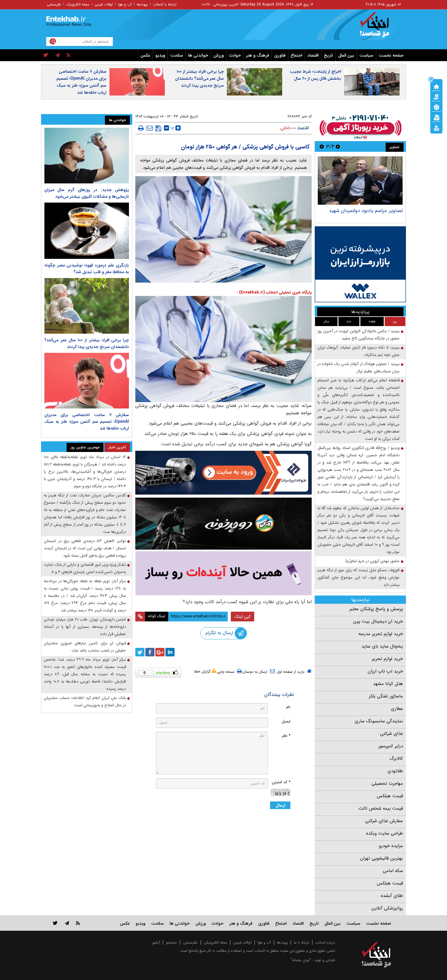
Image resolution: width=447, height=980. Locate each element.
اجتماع (296, 55)
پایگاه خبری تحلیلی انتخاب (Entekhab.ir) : (274, 292)
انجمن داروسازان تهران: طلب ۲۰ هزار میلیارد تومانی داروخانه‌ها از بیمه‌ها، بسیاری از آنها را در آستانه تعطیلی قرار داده (85, 626)
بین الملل (346, 55)
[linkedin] (170, 652)
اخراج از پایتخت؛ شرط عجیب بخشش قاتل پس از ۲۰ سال (315, 75)
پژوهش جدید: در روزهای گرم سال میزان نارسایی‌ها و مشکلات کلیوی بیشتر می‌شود (86, 193)
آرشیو (156, 942)
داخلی (285, 128)
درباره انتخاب (325, 942)
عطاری (397, 708)
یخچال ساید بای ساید (382, 646)
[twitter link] (55, 923)
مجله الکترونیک (77, 4)
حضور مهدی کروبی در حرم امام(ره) (372, 561)
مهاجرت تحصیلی (387, 783)
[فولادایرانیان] (223, 472)
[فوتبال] (436, 106)
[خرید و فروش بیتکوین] (360, 264)
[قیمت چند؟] (436, 96)
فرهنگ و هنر (257, 55)
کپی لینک (242, 616)
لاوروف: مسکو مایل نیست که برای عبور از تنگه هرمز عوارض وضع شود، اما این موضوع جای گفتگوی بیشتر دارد (358, 577)
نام (288, 707)
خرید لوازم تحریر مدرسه (381, 634)
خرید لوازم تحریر (387, 658)
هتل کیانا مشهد (388, 683)
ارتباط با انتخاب (164, 4)
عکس (145, 55)
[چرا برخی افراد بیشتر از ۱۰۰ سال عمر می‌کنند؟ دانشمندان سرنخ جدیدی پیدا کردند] (86, 306)
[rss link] (78, 923)
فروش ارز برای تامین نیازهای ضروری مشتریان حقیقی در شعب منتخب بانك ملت (85, 647)
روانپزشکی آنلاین (387, 908)
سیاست (366, 55)
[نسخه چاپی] (141, 128)
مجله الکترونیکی (215, 942)
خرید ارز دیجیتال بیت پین (378, 621)
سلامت (176, 55)
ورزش (218, 55)
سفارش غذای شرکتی (384, 821)
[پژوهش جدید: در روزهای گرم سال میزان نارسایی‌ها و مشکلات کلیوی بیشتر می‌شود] (86, 155)
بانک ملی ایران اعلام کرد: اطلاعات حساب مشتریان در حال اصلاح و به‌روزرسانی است (85, 701)
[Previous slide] (338, 146)
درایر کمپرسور (390, 746)
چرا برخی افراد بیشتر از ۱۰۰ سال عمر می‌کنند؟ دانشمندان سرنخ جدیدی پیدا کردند (199, 78)
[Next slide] (322, 146)
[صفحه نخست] (436, 86)
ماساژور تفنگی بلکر (386, 696)
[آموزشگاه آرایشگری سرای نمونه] (223, 573)
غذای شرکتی (391, 733)
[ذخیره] (158, 128)
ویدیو (160, 55)
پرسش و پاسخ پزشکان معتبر (376, 609)
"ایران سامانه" (301, 960)
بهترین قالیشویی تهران (381, 858)
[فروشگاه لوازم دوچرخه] (223, 524)
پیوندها (142, 4)
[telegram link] (67, 923)
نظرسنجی (54, 4)
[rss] (68, 55)
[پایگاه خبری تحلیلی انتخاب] (379, 27)
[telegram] (57, 55)
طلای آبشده (392, 895)
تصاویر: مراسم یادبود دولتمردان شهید (366, 210)
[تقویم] (436, 117)
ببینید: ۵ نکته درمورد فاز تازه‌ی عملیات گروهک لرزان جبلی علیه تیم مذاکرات (358, 351)
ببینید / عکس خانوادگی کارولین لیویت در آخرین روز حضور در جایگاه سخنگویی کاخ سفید (358, 335)
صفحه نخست (391, 55)
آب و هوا (125, 4)
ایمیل (286, 721)
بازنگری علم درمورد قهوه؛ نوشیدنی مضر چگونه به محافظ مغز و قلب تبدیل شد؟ (86, 268)
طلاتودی (395, 771)
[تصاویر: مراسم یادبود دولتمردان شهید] (360, 180)
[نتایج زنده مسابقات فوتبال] (436, 127)
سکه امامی (393, 870)
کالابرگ (396, 758)
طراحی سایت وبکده (384, 833)
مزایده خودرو (391, 846)
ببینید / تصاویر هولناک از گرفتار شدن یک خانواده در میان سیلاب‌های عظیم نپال (358, 367)
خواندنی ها (198, 55)
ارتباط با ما (301, 942)
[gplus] (160, 652)
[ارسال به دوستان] (150, 128)
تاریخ (328, 55)
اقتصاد (313, 55)
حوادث (235, 55)
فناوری (280, 55)
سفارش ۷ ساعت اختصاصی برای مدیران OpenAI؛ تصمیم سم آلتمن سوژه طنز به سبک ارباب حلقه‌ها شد (81, 82)
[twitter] (45, 55)
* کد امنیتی (281, 782)
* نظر (286, 735)
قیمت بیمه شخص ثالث (381, 808)
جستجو (171, 942)
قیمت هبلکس (390, 796)
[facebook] (149, 652)
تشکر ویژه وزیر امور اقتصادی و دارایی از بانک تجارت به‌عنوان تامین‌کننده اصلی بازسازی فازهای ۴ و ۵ (85, 568)
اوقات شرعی (104, 4)
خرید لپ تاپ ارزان (385, 671)
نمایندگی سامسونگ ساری (379, 721)
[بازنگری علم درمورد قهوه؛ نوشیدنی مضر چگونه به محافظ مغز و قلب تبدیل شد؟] (86, 231)
